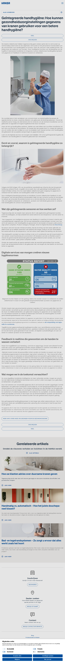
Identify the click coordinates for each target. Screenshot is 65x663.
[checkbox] (4, 649)
